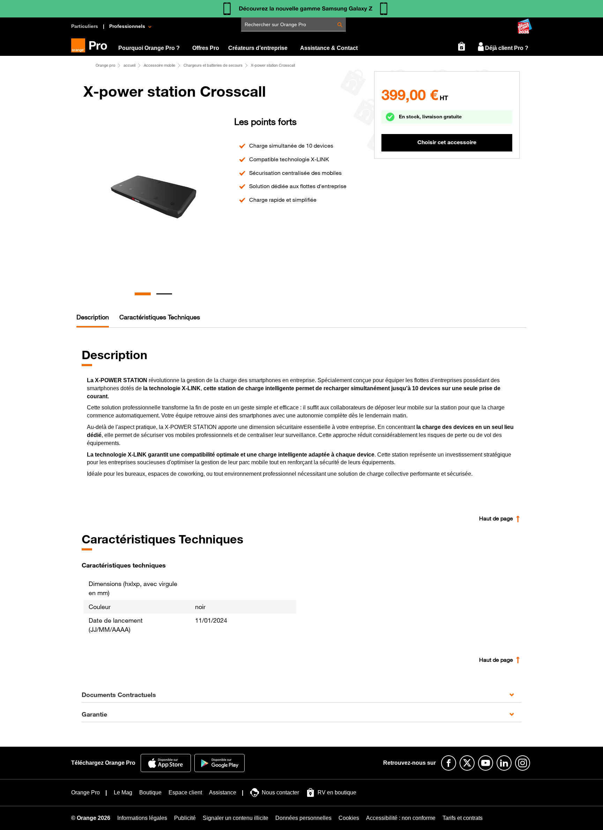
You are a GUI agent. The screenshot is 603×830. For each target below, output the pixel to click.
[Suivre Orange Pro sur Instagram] (522, 763)
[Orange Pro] (92, 45)
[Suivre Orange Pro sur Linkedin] (504, 763)
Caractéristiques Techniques (159, 317)
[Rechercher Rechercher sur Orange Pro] (339, 25)
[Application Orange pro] (219, 763)
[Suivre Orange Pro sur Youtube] (485, 763)
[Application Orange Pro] (166, 763)
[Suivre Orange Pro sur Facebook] (448, 763)
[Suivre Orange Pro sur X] (467, 763)
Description (92, 317)
